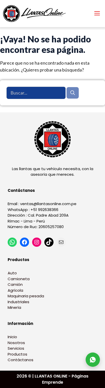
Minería (14, 307)
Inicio (12, 336)
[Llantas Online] (36, 13)
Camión (15, 284)
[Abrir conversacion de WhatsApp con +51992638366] (93, 359)
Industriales (18, 301)
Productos (17, 354)
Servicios (16, 348)
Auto (12, 273)
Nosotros (16, 342)
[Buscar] (73, 93)
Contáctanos (20, 359)
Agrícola (15, 290)
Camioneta (19, 278)
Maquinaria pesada (26, 296)
